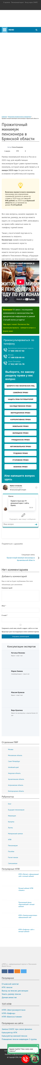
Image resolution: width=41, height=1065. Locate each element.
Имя (4, 606)
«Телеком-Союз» (18, 96)
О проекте (6, 2)
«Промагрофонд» (18, 89)
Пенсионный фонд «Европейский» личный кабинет (26, 904)
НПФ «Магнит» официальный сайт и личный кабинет (28, 875)
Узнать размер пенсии (11, 994)
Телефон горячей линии (12, 43)
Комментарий (7, 588)
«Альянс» (15, 82)
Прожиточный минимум (12, 47)
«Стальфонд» (16, 92)
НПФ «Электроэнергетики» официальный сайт (27, 916)
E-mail (5, 615)
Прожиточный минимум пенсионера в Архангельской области (21, 557)
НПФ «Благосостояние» (12, 1016)
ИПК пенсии (7, 987)
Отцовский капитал (10, 984)
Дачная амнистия (9, 997)
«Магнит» (15, 99)
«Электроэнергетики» (20, 109)
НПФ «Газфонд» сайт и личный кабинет (26, 930)
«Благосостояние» (18, 86)
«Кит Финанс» (17, 79)
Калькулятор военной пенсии (14, 1036)
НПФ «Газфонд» (8, 1013)
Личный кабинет (13, 29)
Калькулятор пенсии (11, 34)
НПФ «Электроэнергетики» (14, 1010)
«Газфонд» (15, 106)
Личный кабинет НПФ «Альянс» (25, 889)
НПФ (5, 52)
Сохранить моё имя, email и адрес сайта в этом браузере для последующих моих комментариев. (20, 630)
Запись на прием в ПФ (12, 38)
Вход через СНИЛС (31, 2)
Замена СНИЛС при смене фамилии (17, 1029)
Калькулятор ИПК (9, 1032)
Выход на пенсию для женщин (15, 990)
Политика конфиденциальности (15, 1054)
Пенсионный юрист (17, 2)
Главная (4, 116)
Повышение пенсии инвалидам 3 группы (19, 1039)
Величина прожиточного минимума (19, 116)
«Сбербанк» (16, 76)
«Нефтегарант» (17, 103)
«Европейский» (17, 113)
